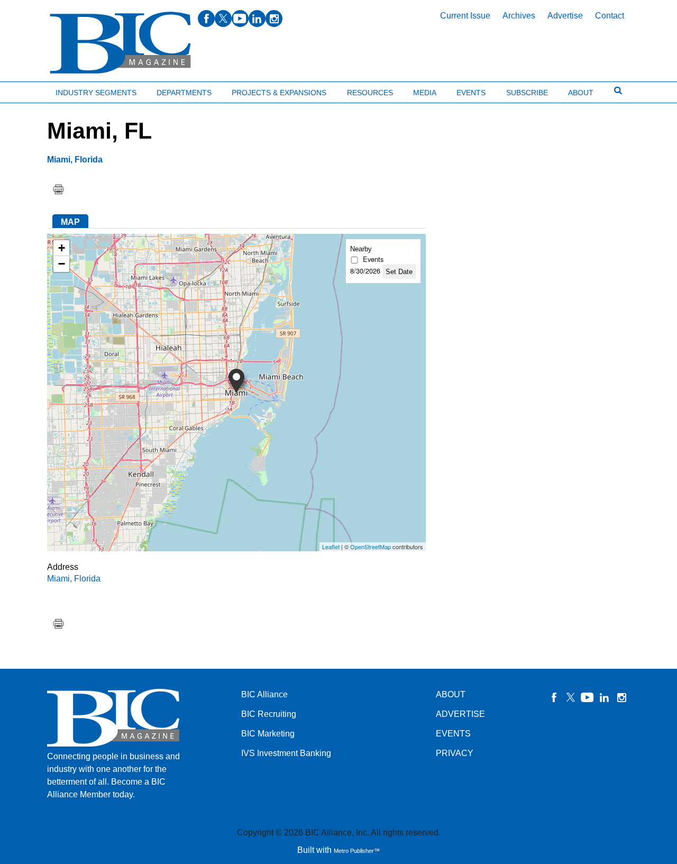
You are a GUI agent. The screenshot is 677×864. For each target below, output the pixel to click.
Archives (518, 15)
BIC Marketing (268, 733)
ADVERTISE (460, 714)
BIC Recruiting (268, 714)
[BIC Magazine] (120, 43)
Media (424, 92)
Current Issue (465, 15)
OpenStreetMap (370, 546)
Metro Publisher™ (357, 851)
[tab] (70, 221)
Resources (370, 92)
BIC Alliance (264, 694)
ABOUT (450, 694)
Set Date (399, 272)
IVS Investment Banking (286, 753)
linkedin (257, 18)
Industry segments (96, 92)
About (580, 92)
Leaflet (331, 546)
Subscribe (527, 92)
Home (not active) (31, 90)
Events (471, 92)
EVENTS (453, 733)
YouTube (587, 697)
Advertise (565, 15)
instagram (274, 18)
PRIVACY (454, 753)
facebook (206, 18)
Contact (609, 15)
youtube (240, 18)
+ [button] (61, 247)
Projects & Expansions (279, 92)
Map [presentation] (70, 221)
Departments (184, 92)
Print (58, 189)
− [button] (61, 263)
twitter (223, 18)
